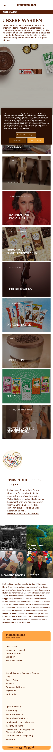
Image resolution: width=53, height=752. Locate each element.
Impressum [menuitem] (11, 691)
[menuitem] (14, 706)
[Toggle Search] (4, 5)
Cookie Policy (23, 128)
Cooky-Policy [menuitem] (12, 680)
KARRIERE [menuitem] (10, 657)
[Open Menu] (48, 5)
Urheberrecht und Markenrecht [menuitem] (20, 722)
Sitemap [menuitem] (10, 683)
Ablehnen (17, 140)
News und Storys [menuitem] (14, 661)
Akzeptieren (36, 140)
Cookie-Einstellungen (25, 135)
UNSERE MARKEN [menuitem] (13, 653)
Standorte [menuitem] (10, 739)
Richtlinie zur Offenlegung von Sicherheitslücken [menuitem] (20, 731)
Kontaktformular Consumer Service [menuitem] (22, 673)
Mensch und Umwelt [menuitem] (15, 650)
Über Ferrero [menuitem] (11, 646)
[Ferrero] (26, 5)
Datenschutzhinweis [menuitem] (15, 687)
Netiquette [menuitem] (11, 694)
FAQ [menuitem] (8, 677)
